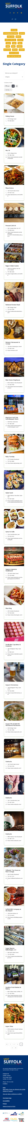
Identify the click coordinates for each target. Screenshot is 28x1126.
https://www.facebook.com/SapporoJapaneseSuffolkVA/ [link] (14, 578)
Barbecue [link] (20, 40)
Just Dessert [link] (7, 49)
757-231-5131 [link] (10, 876)
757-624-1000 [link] (10, 309)
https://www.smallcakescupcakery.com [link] (14, 654)
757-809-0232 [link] (10, 230)
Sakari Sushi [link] (9, 493)
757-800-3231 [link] (10, 652)
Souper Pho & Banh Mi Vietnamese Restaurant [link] (13, 724)
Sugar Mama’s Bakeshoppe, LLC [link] (11, 949)
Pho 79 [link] (8, 150)
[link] (14, 9)
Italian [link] (13, 46)
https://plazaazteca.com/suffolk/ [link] (15, 195)
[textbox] (7, 77)
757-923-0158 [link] (10, 766)
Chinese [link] (8, 43)
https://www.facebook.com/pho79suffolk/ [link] (14, 157)
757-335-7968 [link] (10, 730)
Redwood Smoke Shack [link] (13, 305)
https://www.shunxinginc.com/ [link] (14, 615)
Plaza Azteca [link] (10, 188)
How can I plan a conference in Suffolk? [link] (12, 1094)
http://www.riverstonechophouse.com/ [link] (14, 387)
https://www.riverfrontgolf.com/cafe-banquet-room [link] (14, 426)
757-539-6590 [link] (10, 613)
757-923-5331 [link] (10, 536)
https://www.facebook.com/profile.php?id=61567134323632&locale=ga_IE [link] (14, 234)
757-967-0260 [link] (10, 499)
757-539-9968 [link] (10, 575)
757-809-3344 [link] (10, 348)
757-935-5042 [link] (10, 954)
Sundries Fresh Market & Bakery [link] (13, 988)
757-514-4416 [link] (10, 915)
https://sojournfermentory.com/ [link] (14, 693)
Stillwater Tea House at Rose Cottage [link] (13, 871)
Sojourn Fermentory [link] (12, 685)
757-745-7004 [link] (10, 993)
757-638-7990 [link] (10, 384)
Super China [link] (9, 1026)
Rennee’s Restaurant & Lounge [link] (13, 343)
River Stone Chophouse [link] (13, 380)
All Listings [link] (14, 30)
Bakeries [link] (18, 36)
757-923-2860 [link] (10, 461)
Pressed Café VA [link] (11, 225)
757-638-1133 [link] (10, 1031)
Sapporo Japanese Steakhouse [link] (11, 570)
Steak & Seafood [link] (14, 53)
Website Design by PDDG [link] (9, 1106)
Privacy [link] (5, 1103)
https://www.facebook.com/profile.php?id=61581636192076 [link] (14, 996)
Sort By (7, 90)
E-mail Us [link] (5, 1083)
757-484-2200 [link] (10, 423)
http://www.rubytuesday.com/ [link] (14, 463)
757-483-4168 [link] (10, 155)
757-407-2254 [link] (10, 802)
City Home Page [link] (7, 1098)
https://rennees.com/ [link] (12, 350)
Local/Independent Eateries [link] (10, 33)
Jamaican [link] (19, 46)
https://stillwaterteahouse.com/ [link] (15, 879)
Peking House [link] (10, 116)
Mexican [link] (15, 49)
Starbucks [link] (9, 761)
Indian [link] (7, 46)
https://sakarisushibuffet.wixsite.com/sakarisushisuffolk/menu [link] (15, 501)
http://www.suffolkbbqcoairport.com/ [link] (14, 918)
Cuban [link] (14, 43)
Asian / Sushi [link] (11, 36)
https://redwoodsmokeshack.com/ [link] (14, 312)
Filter (8, 86)
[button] (10, 13)
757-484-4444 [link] (10, 272)
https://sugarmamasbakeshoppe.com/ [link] (14, 957)
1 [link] (10, 1044)
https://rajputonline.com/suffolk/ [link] (14, 274)
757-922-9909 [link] (10, 691)
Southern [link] (21, 49)
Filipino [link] (20, 43)
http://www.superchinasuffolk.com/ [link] (14, 1033)
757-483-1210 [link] (10, 838)
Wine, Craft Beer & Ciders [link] (14, 56)
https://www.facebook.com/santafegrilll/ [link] (14, 539)
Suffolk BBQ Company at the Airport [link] (13, 910)
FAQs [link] (4, 1087)
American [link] (22, 33)
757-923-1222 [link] (10, 192)
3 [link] (17, 1044)
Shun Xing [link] (9, 608)
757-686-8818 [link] (10, 121)
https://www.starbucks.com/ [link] (14, 768)
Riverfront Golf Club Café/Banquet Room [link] (12, 418)
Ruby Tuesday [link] (10, 456)
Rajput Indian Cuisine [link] (12, 266)
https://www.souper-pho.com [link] (14, 732)
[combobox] (13, 76)
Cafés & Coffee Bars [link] (10, 40)
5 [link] (12, 1047)
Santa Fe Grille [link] (10, 532)
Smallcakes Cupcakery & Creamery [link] (13, 645)
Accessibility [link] (6, 1101)
